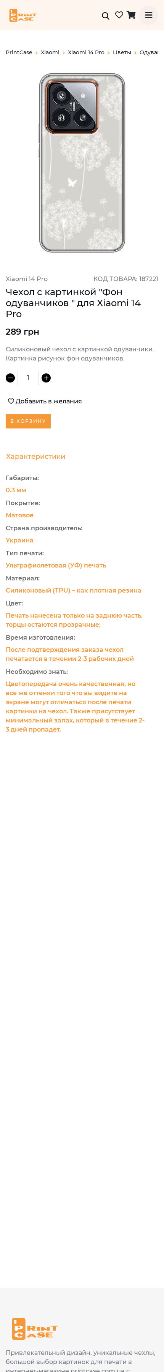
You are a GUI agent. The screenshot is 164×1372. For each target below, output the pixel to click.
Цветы (122, 52)
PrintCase (19, 52)
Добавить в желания (49, 401)
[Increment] (46, 378)
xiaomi (50, 52)
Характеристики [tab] (35, 456)
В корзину (28, 421)
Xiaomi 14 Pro (86, 52)
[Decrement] (10, 378)
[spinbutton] (28, 378)
